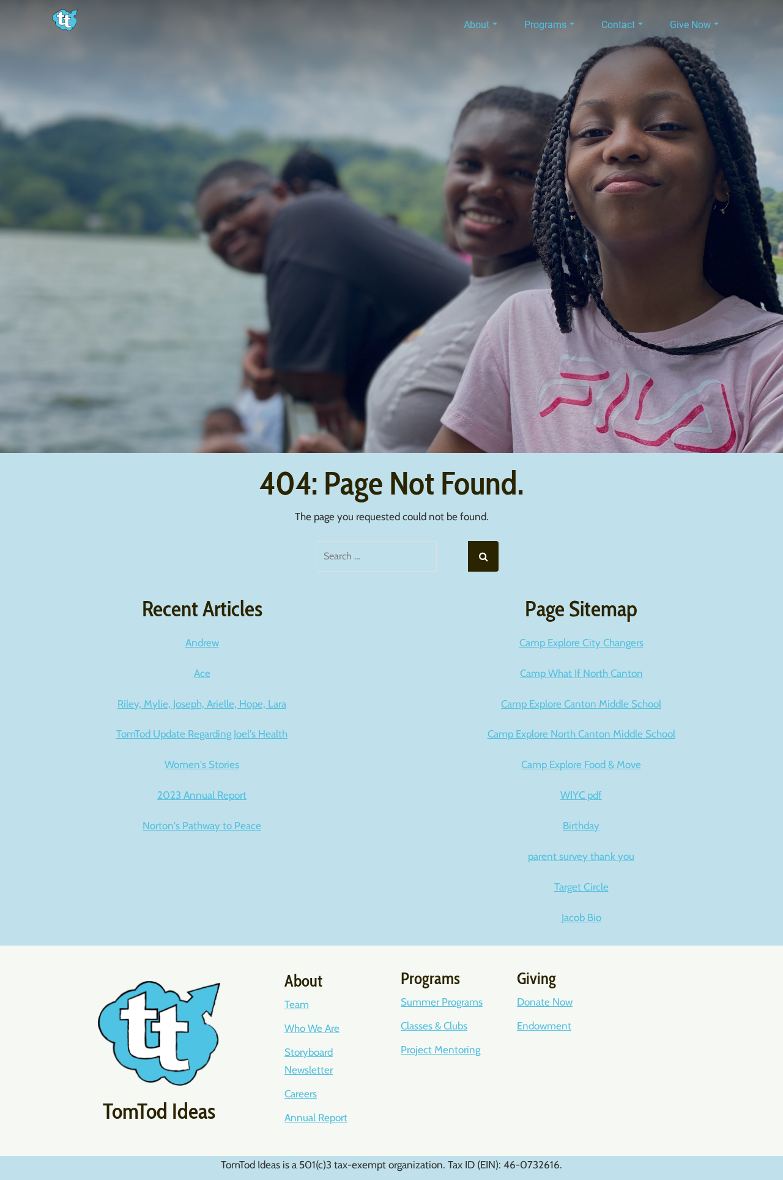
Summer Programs (442, 1002)
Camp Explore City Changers (581, 643)
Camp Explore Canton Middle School (581, 704)
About (476, 25)
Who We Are (312, 1028)
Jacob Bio (581, 917)
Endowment (544, 1026)
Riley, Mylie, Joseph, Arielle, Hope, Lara (201, 704)
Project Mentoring (440, 1050)
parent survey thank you (581, 856)
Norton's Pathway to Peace (202, 826)
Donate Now (545, 1002)
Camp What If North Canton (581, 673)
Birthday (581, 826)
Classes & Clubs (434, 1026)
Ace (202, 673)
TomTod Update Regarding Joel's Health (202, 734)
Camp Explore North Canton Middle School (581, 734)
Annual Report (315, 1117)
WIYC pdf (581, 795)
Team (296, 1004)
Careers (300, 1094)
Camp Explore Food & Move (581, 764)
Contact (618, 25)
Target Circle (581, 887)
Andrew (202, 643)
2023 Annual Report (202, 795)
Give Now (690, 25)
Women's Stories (202, 764)
